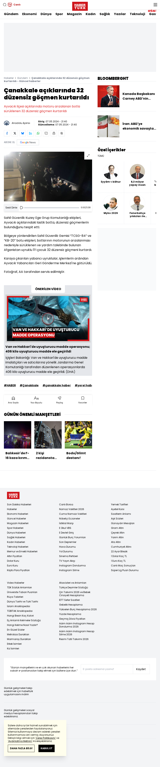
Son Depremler (67, 542)
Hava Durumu (67, 546)
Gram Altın (117, 528)
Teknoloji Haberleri (17, 546)
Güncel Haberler (16, 518)
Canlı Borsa (66, 504)
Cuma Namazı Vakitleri (73, 514)
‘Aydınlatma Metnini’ (20, 741)
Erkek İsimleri (14, 643)
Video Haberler (15, 582)
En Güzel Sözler (16, 629)
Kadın (91, 14)
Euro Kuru (12, 565)
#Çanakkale (29, 385)
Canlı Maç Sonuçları (123, 565)
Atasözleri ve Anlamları (72, 582)
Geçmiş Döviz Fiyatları (72, 618)
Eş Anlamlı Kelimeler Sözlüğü (24, 620)
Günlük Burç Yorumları (72, 537)
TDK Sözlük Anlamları (19, 587)
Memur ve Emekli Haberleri (22, 551)
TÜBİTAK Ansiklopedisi (20, 611)
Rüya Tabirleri (15, 596)
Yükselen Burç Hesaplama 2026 (78, 609)
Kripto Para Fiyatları (18, 570)
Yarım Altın (117, 537)
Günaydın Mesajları (122, 523)
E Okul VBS (65, 528)
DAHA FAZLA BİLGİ (21, 748)
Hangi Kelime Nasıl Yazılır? (22, 625)
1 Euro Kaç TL (118, 560)
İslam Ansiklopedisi (18, 606)
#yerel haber (85, 385)
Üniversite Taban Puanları (22, 592)
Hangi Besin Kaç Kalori (20, 615)
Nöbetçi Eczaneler (69, 518)
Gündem (11, 14)
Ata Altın (116, 542)
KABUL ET (46, 748)
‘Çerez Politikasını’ (45, 738)
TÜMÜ (101, 156)
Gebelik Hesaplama (71, 604)
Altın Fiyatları (14, 556)
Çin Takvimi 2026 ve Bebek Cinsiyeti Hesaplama (74, 593)
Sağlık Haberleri (16, 537)
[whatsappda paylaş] (38, 133)
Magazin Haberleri (17, 523)
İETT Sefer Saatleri (69, 600)
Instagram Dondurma (72, 565)
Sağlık (105, 14)
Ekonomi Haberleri (17, 514)
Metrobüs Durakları (18, 634)
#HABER (10, 385)
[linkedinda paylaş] (30, 133)
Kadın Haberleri (16, 542)
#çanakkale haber (57, 385)
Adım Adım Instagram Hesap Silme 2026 (76, 633)
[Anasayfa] (13, 495)
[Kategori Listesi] (155, 4)
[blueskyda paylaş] (23, 133)
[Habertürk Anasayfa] (80, 5)
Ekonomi (29, 14)
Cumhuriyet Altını (121, 546)
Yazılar (120, 14)
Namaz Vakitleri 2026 (71, 509)
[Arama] (4, 4)
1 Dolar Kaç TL (119, 556)
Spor (59, 14)
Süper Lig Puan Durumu (125, 570)
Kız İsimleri (13, 648)
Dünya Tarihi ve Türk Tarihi (22, 601)
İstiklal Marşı (66, 523)
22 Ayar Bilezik (119, 551)
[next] (90, 441)
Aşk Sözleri (117, 518)
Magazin (74, 14)
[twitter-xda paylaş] (15, 133)
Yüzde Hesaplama (70, 614)
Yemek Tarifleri (119, 504)
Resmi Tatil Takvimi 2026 (74, 639)
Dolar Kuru (13, 560)
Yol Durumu (66, 551)
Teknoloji (137, 14)
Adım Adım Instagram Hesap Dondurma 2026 (76, 625)
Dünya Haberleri (16, 532)
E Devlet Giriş (66, 532)
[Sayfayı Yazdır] (54, 133)
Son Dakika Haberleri (19, 504)
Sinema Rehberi (68, 556)
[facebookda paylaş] (7, 133)
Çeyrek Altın (117, 532)
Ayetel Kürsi (117, 509)
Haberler (9, 78)
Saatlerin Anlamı (121, 514)
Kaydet (141, 669)
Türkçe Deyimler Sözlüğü (73, 587)
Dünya (46, 14)
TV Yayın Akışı (67, 560)
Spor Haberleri (15, 528)
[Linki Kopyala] (62, 133)
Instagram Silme (69, 570)
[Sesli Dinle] (21, 207)
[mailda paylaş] (46, 133)
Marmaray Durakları (19, 639)
